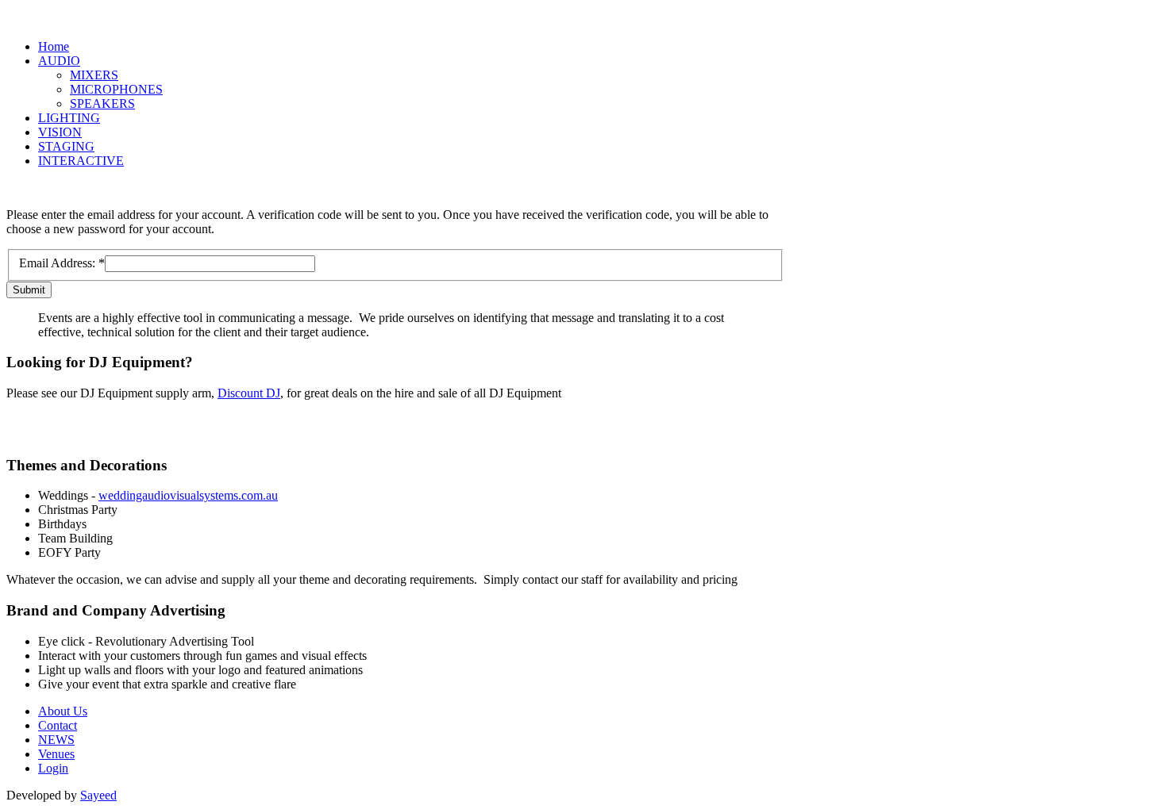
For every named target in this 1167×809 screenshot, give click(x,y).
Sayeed (98, 795)
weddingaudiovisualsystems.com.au (188, 495)
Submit (29, 290)
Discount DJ (249, 393)
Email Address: (62, 263)
